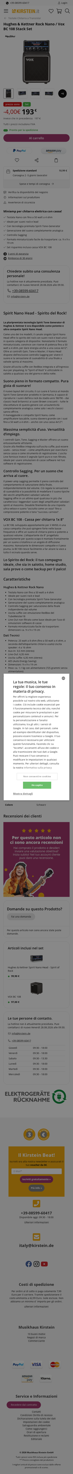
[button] (23, 793)
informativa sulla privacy (38, 767)
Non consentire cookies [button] (37, 776)
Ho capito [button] (37, 785)
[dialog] (36, 737)
